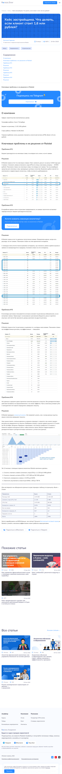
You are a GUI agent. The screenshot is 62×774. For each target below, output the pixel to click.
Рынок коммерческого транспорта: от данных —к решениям (15, 686)
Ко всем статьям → (53, 630)
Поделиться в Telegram (39, 530)
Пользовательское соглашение (30, 759)
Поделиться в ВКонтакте (15, 530)
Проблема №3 (7, 72)
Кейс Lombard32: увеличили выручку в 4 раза (46, 573)
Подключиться (12, 226)
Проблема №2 (7, 68)
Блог (22, 721)
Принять (9, 771)
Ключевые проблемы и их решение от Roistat (17, 60)
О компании (7, 58)
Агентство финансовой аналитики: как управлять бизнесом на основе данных (16, 655)
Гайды (4, 721)
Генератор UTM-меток (38, 718)
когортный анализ (20, 415)
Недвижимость (14, 48)
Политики (47, 767)
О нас (22, 718)
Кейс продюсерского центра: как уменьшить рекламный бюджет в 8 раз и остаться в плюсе (15, 602)
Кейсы (4, 48)
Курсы (4, 718)
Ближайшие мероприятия (10, 724)
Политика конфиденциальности (10, 759)
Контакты (24, 724)
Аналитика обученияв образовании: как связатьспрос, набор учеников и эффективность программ (42, 657)
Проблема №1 (7, 63)
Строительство (26, 48)
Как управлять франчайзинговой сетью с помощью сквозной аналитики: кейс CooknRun (16, 574)
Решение (6, 65)
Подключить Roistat (50, 2)
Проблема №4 (7, 77)
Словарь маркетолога (38, 721)
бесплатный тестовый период (49, 521)
